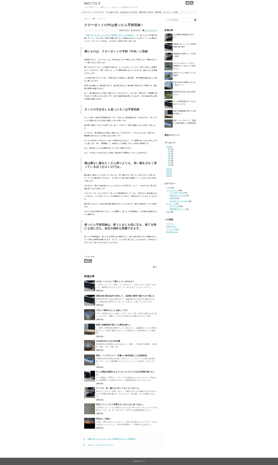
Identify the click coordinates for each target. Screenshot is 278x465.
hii (156, 267)
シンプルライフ (98, 12)
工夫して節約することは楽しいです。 (112, 310)
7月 (169, 151)
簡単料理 (158, 12)
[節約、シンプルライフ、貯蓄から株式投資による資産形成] (89, 359)
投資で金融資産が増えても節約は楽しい (113, 325)
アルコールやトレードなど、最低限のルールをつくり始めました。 (184, 65)
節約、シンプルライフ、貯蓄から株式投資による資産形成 (121, 355)
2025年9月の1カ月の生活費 (108, 341)
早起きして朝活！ (104, 419)
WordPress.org (172, 232)
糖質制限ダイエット (177, 209)
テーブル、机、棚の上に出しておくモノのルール (117, 388)
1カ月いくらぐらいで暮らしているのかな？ (115, 281)
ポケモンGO (174, 206)
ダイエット (167, 12)
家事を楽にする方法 (146, 12)
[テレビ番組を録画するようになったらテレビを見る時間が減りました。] (89, 376)
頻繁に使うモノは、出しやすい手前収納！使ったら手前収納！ (110, 35)
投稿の (171, 226)
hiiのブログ (92, 3)
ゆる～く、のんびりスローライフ (101, 445)
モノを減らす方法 (112, 12)
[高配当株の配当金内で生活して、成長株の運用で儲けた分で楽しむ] (89, 300)
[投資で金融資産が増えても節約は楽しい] (89, 329)
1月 (169, 165)
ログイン (169, 224)
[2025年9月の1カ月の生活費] (89, 345)
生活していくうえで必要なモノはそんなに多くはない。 (120, 404)
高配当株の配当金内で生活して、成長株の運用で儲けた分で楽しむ (125, 296)
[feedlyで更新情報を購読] (187, 3)
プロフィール (86, 12)
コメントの (172, 229)
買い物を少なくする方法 (128, 12)
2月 (169, 163)
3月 (169, 160)
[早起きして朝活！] (89, 423)
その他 (175, 12)
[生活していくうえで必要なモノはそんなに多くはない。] (89, 408)
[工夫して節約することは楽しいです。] (89, 314)
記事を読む (100, 290)
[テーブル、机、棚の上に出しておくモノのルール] (89, 392)
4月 (169, 158)
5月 (169, 156)
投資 (168, 212)
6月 (169, 154)
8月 (169, 149)
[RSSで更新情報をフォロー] (191, 3)
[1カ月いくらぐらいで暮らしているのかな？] (89, 285)
